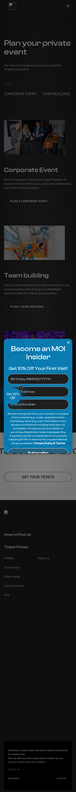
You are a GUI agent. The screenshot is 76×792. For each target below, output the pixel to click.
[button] (12, 396)
